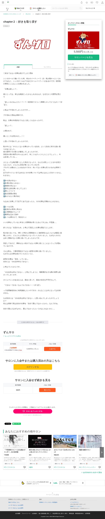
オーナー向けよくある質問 (15, 508)
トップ (7, 9)
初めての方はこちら (13, 502)
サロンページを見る (83, 57)
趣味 (31, 467)
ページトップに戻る (52, 494)
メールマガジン (74, 502)
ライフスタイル (10, 467)
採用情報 (87, 513)
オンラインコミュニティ (88, 467)
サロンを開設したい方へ (39, 9)
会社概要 (17, 513)
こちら (20, 350)
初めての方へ (20, 9)
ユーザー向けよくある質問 (15, 505)
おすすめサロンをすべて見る (92, 472)
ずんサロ (28, 14)
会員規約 (34, 513)
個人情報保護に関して (45, 513)
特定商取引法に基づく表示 (60, 513)
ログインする (33, 367)
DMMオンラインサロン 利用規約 (48, 502)
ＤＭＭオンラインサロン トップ (12, 14)
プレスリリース (26, 513)
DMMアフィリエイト (76, 506)
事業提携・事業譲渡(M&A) (76, 513)
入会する (52, 349)
